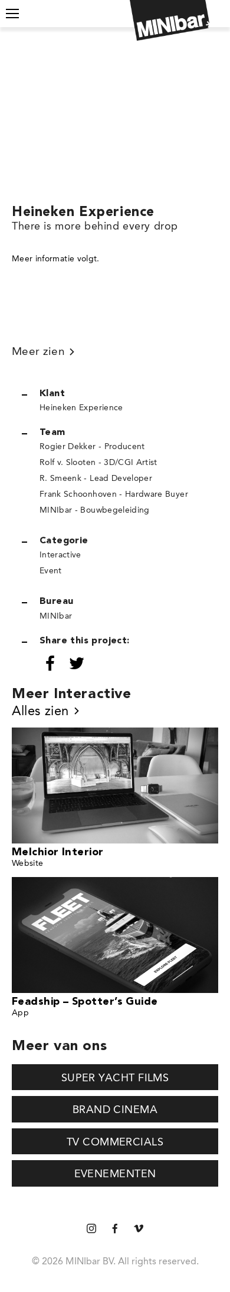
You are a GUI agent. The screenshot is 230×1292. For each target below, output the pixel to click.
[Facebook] (115, 1229)
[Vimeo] (138, 1229)
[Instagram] (91, 1229)
